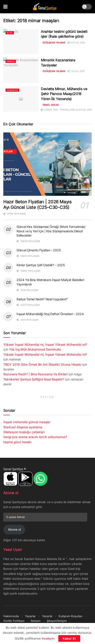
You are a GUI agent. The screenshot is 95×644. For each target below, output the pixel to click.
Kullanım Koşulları (70, 616)
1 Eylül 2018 (77, 71)
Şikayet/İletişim (57, 621)
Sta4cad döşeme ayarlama (22, 427)
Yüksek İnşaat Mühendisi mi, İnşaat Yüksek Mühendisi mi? (45, 344)
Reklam (35, 621)
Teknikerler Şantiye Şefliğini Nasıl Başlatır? (33, 379)
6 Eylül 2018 (77, 42)
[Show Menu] (5, 6)
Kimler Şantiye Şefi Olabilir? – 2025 (41, 265)
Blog (10, 33)
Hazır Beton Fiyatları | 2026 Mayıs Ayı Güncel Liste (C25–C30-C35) (37, 204)
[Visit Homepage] (44, 7)
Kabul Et (69, 638)
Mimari (11, 61)
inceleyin (48, 638)
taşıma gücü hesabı (17, 442)
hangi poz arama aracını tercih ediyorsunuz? (35, 437)
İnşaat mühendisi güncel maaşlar (26, 422)
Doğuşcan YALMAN (54, 42)
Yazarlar (30, 616)
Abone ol (14, 529)
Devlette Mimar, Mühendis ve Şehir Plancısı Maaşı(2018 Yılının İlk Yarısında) (64, 94)
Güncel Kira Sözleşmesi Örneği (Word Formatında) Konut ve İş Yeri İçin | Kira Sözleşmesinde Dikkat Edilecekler (51, 231)
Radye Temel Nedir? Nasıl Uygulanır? (42, 299)
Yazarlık (47, 616)
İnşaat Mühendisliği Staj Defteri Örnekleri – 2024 (50, 314)
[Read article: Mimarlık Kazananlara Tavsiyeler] (21, 70)
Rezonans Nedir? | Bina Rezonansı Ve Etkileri (35, 374)
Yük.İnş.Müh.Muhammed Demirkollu (35, 349)
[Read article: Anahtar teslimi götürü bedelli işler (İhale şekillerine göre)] (21, 41)
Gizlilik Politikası (14, 621)
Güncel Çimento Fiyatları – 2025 (39, 250)
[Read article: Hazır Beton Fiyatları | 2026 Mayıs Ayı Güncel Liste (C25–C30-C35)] (47, 164)
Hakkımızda (11, 616)
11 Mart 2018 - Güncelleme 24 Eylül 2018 (67, 109)
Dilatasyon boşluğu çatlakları (24, 432)
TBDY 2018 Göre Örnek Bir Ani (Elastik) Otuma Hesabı (42, 364)
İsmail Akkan (51, 104)
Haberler (12, 90)
